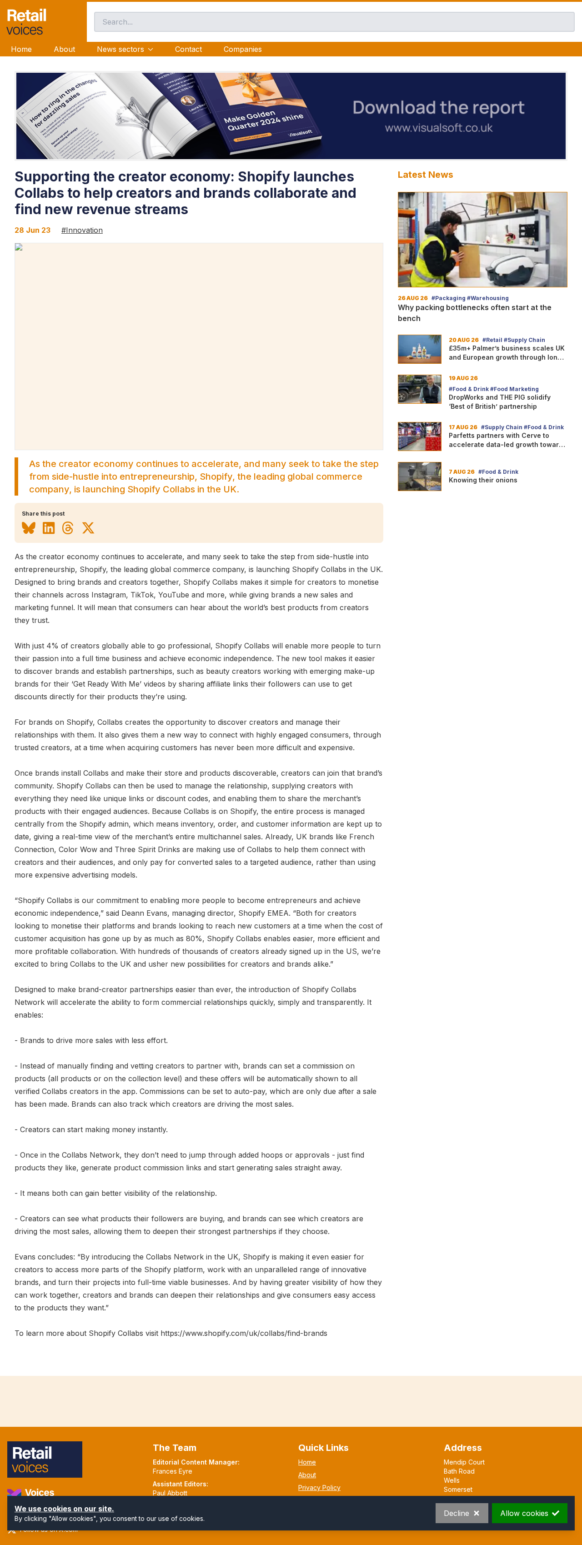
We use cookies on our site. (64, 1508)
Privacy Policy (319, 1487)
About (64, 49)
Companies (243, 49)
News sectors (120, 49)
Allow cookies (524, 1513)
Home (21, 49)
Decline (456, 1513)
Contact (188, 49)
